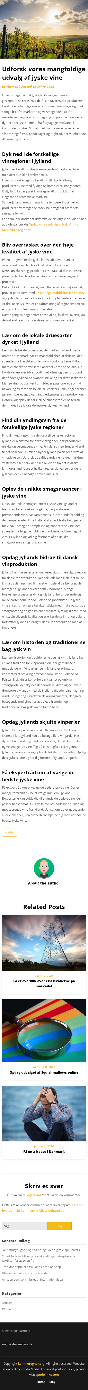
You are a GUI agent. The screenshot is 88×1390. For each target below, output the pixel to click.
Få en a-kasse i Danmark (44, 1151)
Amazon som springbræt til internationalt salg (33, 1279)
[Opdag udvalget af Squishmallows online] (44, 1029)
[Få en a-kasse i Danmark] (44, 1112)
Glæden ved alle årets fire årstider (25, 1273)
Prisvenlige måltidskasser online (59, 293)
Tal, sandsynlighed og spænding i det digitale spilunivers (41, 1250)
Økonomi (8, 1309)
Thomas (12, 86)
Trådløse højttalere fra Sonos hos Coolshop (31, 1267)
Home (41, 1381)
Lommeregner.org (31, 1363)
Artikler (10, 832)
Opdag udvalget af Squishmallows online (44, 1072)
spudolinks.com (47, 1374)
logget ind (33, 1195)
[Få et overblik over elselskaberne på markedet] (44, 941)
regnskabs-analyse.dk (17, 1344)
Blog (52, 1381)
